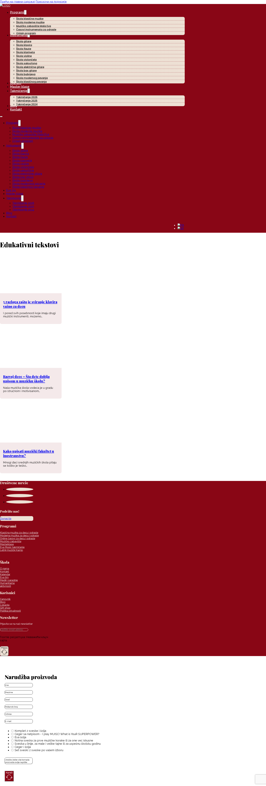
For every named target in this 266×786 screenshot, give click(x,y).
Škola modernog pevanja (32, 78)
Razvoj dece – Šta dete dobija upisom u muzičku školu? (26, 378)
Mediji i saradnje (9, 580)
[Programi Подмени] (25, 12)
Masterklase (7, 544)
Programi (17, 12)
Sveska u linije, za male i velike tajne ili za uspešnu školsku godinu (58, 743)
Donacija (5, 518)
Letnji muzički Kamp (11, 550)
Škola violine (24, 56)
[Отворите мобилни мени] (1, 116)
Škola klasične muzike (29, 18)
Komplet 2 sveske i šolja (30, 730)
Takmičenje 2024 (27, 104)
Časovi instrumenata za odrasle (36, 29)
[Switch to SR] (180, 228)
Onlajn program (26, 33)
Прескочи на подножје (51, 1)
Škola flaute (23, 49)
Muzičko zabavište (10, 541)
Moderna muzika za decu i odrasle (19, 535)
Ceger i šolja (23, 747)
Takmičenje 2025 (26, 100)
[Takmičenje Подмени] (28, 90)
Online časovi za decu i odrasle (17, 538)
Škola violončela (26, 59)
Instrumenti (13, 145)
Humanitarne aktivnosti (7, 585)
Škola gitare (23, 41)
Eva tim (11, 190)
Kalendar (5, 574)
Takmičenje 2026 (26, 97)
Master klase (19, 86)
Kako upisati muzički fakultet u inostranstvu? (28, 453)
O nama (4, 568)
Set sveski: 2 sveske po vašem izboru (39, 750)
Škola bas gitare (26, 70)
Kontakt (16, 109)
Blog (9, 213)
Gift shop (5, 607)
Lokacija (4, 605)
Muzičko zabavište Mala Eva (33, 26)
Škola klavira (24, 45)
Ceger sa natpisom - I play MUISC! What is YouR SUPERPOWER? (57, 734)
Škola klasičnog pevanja (31, 81)
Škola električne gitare (30, 67)
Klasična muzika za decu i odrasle (19, 532)
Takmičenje (18, 91)
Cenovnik (5, 599)
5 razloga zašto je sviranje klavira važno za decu (30, 304)
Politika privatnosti (10, 610)
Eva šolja (20, 737)
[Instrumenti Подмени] (22, 146)
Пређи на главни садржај (17, 1)
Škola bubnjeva (25, 74)
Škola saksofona (26, 63)
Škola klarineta (25, 52)
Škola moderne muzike (30, 22)
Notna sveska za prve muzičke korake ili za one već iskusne (54, 740)
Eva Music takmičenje (12, 547)
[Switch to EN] (181, 225)
